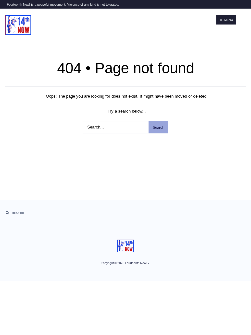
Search (158, 127)
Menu (228, 20)
